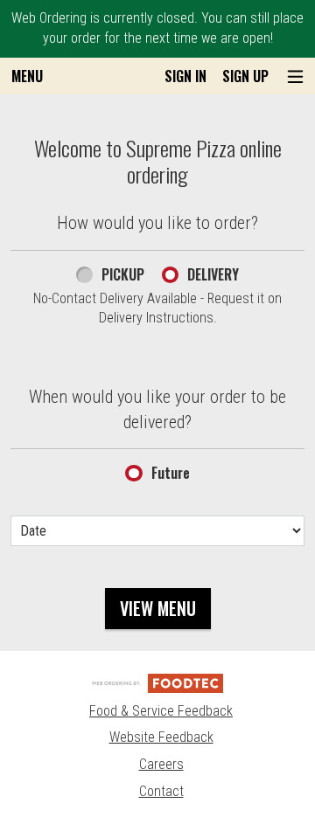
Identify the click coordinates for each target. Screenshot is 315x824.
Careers (161, 764)
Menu (27, 76)
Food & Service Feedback (161, 711)
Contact (161, 791)
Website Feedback (161, 737)
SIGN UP (245, 76)
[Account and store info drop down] (295, 76)
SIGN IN (185, 76)
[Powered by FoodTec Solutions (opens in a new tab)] (157, 682)
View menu (158, 608)
